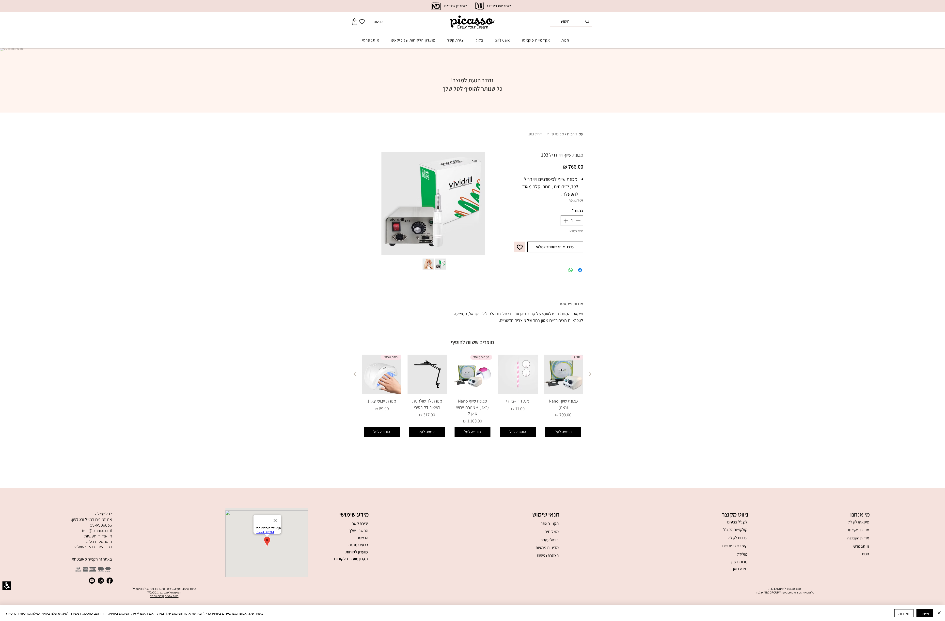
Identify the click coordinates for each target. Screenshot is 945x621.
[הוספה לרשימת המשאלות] (519, 247)
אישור (925, 613)
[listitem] (563, 397)
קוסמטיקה (787, 592)
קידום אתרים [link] (157, 596)
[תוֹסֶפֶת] (565, 221)
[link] (436, 6)
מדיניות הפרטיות (18, 613)
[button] (356, 538)
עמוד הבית (575, 134)
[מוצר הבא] (355, 374)
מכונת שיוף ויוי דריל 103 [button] (546, 134)
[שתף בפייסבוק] (580, 270)
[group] (433, 203)
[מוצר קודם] (590, 374)
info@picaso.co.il (97, 531)
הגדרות (903, 613)
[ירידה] (579, 221)
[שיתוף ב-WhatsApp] (571, 270)
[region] (472, 6)
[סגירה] (939, 613)
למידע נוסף (576, 200)
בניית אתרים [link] (171, 596)
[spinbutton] (572, 221)
